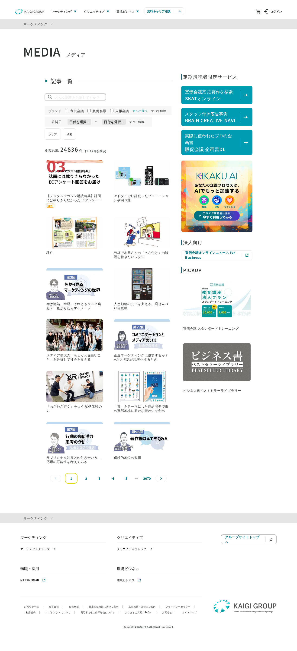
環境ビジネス (126, 580)
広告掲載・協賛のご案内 (144, 606)
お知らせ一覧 (33, 606)
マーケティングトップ (35, 549)
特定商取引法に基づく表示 (106, 606)
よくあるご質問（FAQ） (141, 612)
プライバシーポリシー (180, 606)
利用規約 (33, 612)
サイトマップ (189, 612)
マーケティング (35, 24)
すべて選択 (140, 111)
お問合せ (169, 612)
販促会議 (99, 110)
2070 (147, 478)
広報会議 (122, 110)
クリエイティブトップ (131, 549)
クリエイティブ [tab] (94, 11)
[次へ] (161, 478)
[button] (75, 183)
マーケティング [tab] (61, 11)
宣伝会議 (77, 110)
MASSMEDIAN (29, 580)
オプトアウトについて (60, 612)
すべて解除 (158, 111)
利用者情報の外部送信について (100, 612)
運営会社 (56, 606)
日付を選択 (78, 121)
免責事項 (76, 606)
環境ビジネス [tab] (125, 11)
